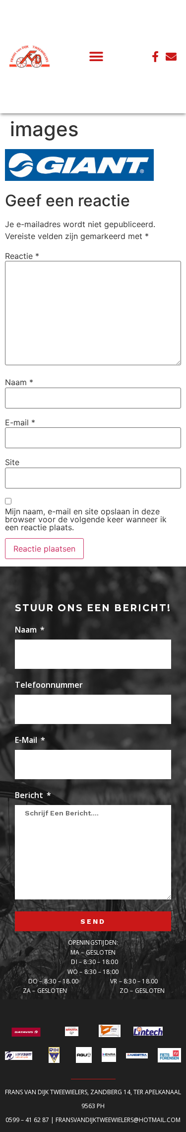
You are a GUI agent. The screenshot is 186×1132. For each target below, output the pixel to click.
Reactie (22, 256)
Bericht (30, 796)
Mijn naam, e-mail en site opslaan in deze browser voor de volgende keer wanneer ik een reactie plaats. (86, 519)
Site (12, 462)
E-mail (20, 422)
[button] (96, 56)
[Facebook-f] (155, 56)
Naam (19, 382)
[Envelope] (171, 56)
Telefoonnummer (49, 685)
